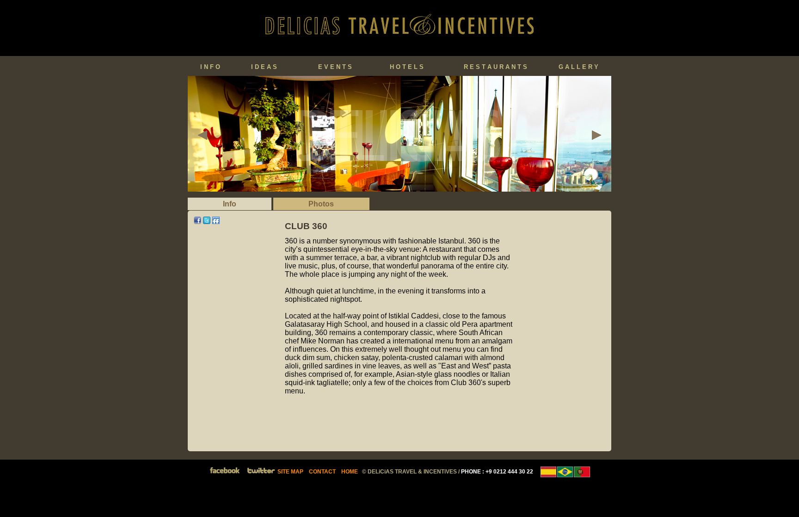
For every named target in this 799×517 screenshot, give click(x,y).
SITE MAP (290, 471)
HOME (349, 471)
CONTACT (322, 471)
